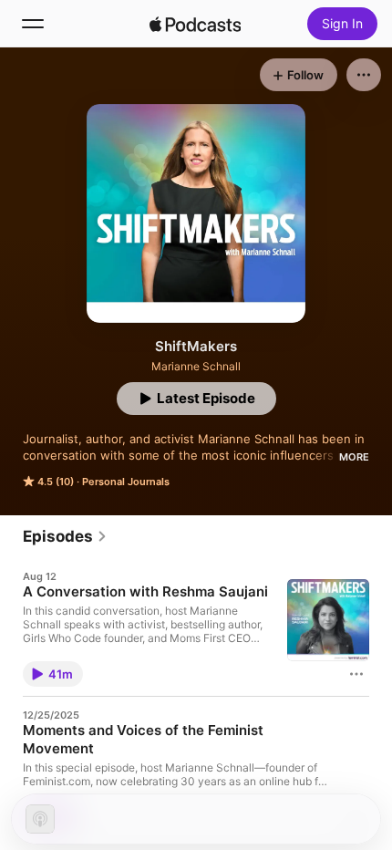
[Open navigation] (33, 24)
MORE (354, 457)
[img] (195, 24)
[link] (65, 536)
